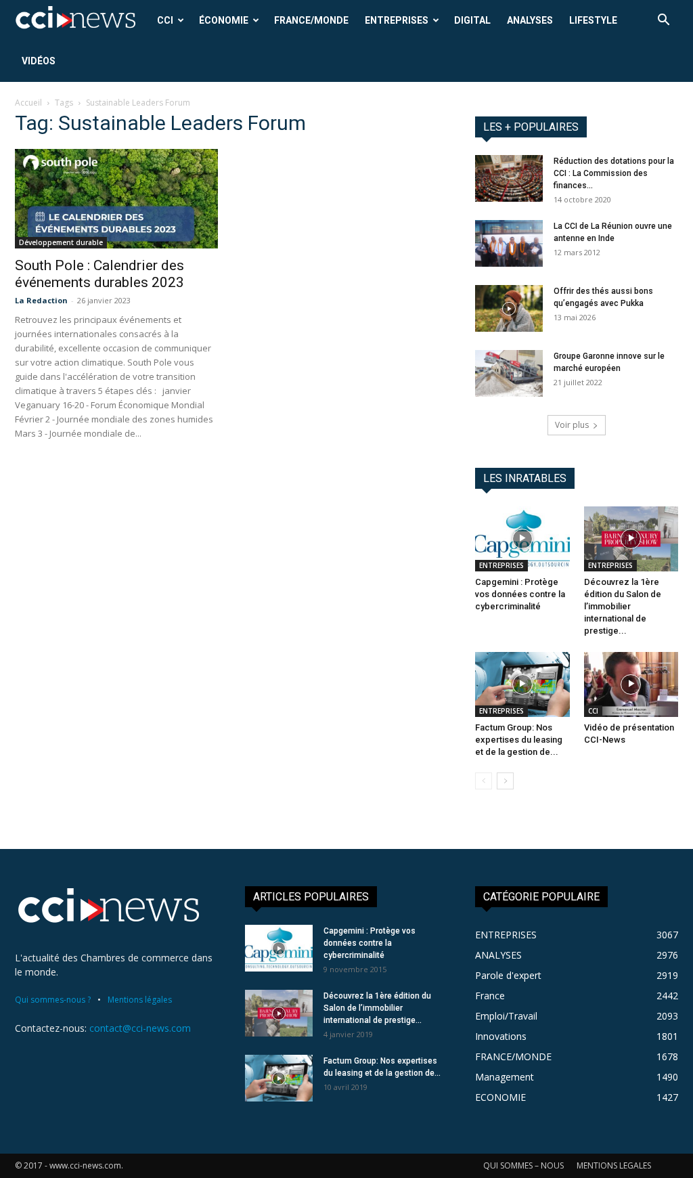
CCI (165, 20)
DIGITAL (472, 20)
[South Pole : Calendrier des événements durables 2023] (116, 198)
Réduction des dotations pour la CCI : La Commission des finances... (614, 173)
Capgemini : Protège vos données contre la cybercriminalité (520, 594)
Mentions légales (140, 999)
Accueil (28, 102)
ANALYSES (530, 20)
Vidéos (38, 61)
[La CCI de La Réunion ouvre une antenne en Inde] (509, 243)
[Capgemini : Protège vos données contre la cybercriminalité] (522, 538)
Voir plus (572, 425)
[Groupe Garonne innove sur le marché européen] (509, 373)
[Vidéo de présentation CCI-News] (631, 684)
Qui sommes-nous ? (53, 999)
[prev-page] (483, 780)
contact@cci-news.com (140, 1028)
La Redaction (41, 300)
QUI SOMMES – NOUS (523, 1165)
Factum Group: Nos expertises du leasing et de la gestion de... (518, 739)
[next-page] (505, 780)
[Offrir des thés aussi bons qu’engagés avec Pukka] (509, 308)
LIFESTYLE (593, 20)
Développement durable (61, 242)
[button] (663, 21)
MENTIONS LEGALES (614, 1165)
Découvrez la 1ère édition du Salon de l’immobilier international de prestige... (622, 606)
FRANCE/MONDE (311, 20)
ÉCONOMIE (223, 20)
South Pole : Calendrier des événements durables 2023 (99, 273)
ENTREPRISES (396, 20)
